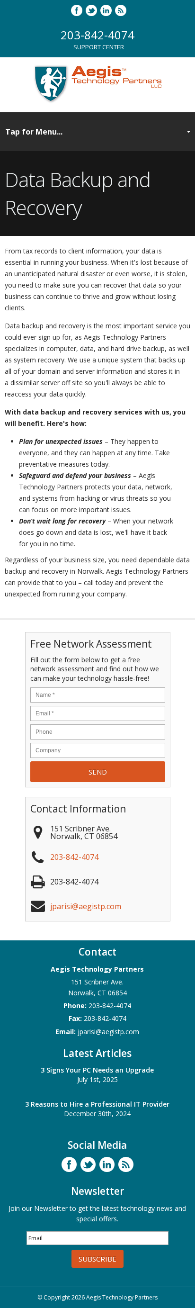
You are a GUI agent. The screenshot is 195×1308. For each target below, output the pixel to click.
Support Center (98, 47)
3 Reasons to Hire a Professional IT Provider (97, 1104)
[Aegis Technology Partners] (98, 102)
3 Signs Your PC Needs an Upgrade (97, 1069)
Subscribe (97, 1258)
